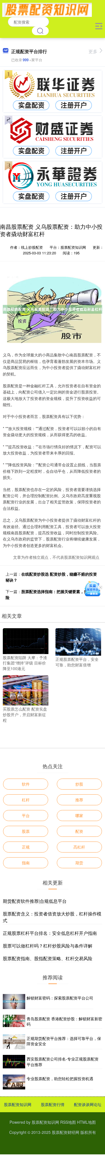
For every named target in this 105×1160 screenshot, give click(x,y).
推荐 (79, 799)
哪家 (79, 815)
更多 (92, 51)
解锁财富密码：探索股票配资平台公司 (60, 998)
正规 (26, 847)
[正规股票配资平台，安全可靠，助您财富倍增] (78, 641)
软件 (26, 784)
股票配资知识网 (17, 1104)
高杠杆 (79, 847)
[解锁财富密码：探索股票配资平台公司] (14, 1001)
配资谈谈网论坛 (87, 1104)
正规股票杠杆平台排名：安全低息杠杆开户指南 (50, 933)
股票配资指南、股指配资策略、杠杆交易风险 (47, 958)
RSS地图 (68, 1122)
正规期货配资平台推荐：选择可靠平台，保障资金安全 (64, 1041)
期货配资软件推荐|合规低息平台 (35, 901)
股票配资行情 (52, 1104)
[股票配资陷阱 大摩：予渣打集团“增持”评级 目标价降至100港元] (25, 640)
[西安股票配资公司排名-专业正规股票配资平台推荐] (14, 1062)
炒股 (79, 784)
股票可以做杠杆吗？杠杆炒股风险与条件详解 (47, 945)
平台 (26, 815)
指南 (26, 862)
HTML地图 (86, 1122)
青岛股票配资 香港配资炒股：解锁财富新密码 (64, 1021)
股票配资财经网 (65, 1132)
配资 (79, 831)
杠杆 (26, 799)
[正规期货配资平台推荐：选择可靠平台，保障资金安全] (14, 1041)
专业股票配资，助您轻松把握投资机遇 (60, 1078)
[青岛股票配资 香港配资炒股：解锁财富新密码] (14, 1022)
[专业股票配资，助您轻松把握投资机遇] (14, 1082)
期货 (79, 862)
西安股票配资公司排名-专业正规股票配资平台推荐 (63, 1061)
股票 (26, 831)
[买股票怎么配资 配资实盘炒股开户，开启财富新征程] (25, 690)
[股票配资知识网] (47, 9)
